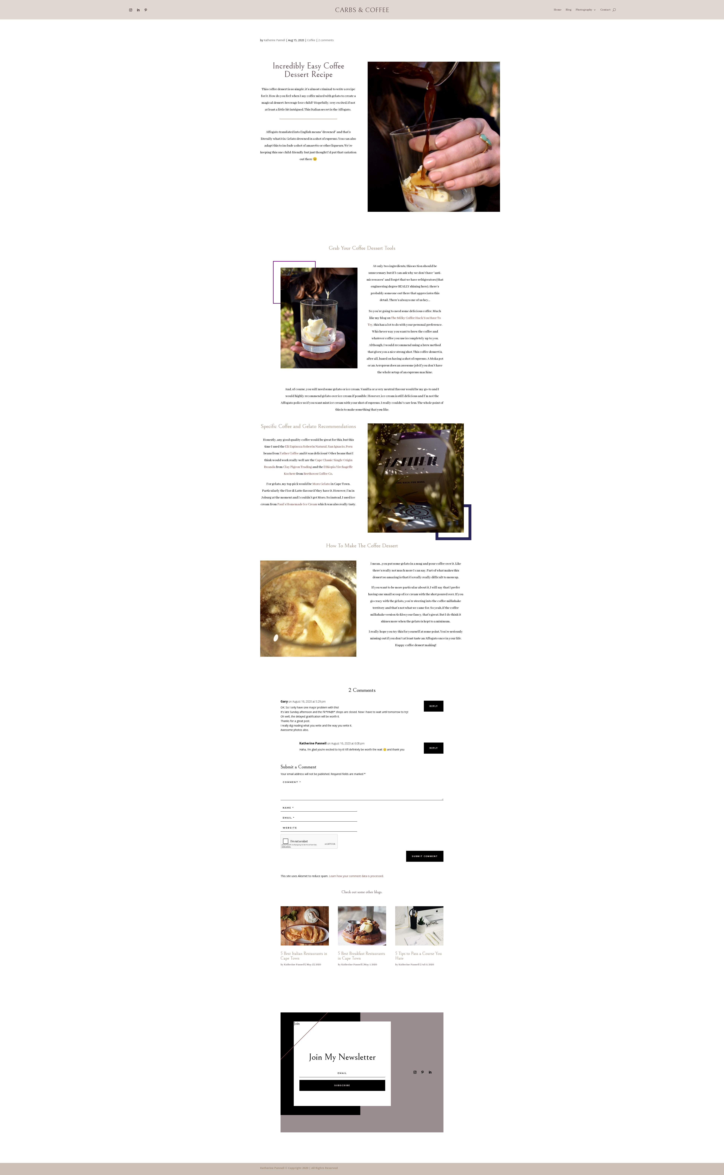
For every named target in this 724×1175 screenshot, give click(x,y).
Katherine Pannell (274, 40)
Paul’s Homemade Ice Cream (297, 504)
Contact (605, 10)
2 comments (326, 40)
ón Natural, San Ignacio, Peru (331, 447)
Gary (284, 701)
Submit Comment (425, 856)
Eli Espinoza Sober (298, 447)
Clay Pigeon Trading (297, 467)
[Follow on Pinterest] (146, 10)
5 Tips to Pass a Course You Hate (418, 956)
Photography (584, 10)
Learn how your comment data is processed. (356, 876)
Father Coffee (289, 453)
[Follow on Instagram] (131, 10)
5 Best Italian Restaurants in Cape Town (304, 956)
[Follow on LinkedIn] (138, 10)
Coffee (311, 40)
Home (557, 10)
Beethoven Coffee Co (318, 474)
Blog (568, 10)
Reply (433, 706)
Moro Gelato (321, 484)
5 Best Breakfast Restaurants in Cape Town (361, 956)
